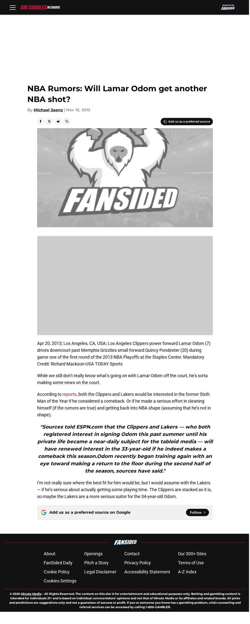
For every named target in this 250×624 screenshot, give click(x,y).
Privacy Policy (137, 562)
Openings (93, 553)
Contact (132, 553)
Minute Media (31, 594)
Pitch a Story (96, 562)
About (49, 553)
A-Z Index (187, 571)
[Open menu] (13, 7)
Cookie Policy (57, 571)
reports (69, 394)
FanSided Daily (58, 562)
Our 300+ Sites (192, 553)
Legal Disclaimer (100, 571)
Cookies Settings (60, 580)
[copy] (66, 121)
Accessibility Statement (147, 571)
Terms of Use (191, 562)
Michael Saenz (48, 110)
